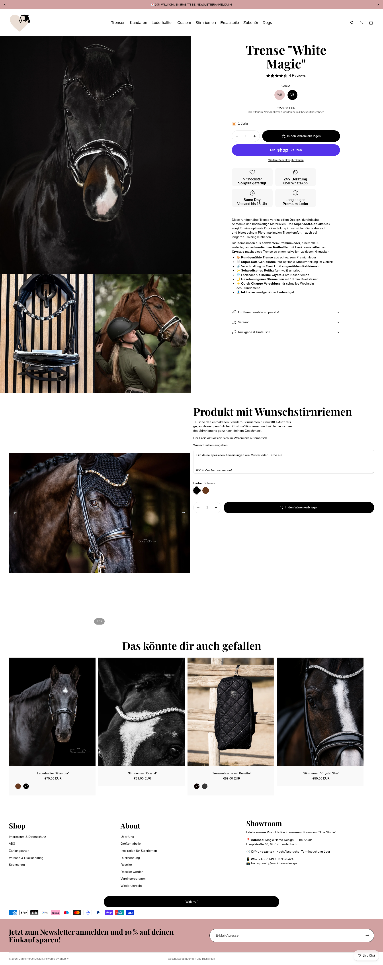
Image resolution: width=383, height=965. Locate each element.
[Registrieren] (367, 935)
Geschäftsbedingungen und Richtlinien (191, 958)
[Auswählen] (89, 759)
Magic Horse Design (30, 958)
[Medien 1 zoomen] (95, 155)
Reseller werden (132, 871)
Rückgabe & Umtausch (254, 332)
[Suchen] (352, 22)
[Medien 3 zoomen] (143, 333)
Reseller (126, 864)
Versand (244, 322)
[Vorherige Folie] (14, 513)
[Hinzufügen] (178, 759)
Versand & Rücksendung (26, 858)
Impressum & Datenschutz (27, 836)
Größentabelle (131, 843)
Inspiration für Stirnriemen (139, 850)
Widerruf (191, 901)
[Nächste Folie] (185, 513)
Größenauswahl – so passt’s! (258, 312)
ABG (12, 843)
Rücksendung (130, 858)
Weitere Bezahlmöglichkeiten (286, 160)
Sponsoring (17, 864)
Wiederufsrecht (131, 885)
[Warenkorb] (371, 22)
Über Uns (127, 836)
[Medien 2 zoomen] (47, 333)
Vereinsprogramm (133, 878)
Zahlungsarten (19, 850)
